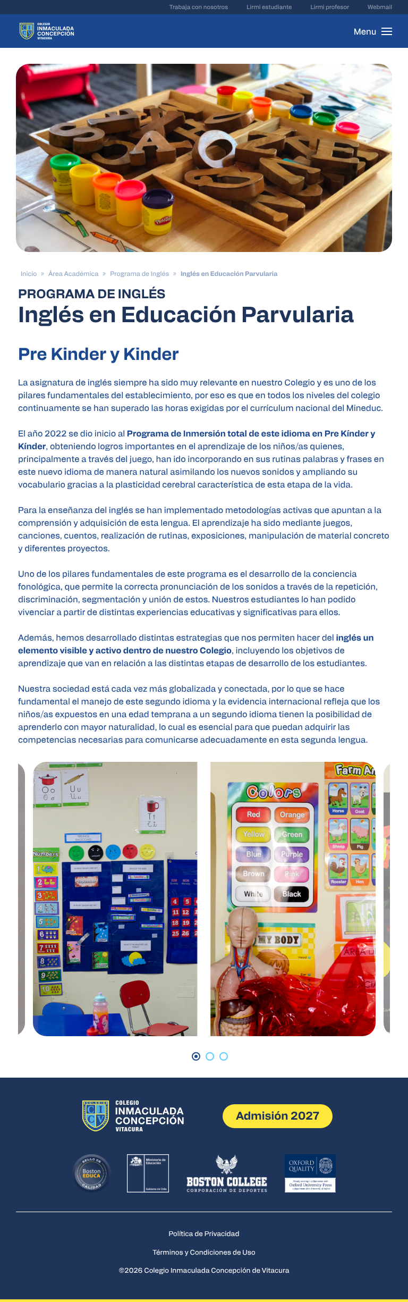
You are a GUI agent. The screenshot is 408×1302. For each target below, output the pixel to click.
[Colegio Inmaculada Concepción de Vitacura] (47, 31)
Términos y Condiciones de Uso (204, 1251)
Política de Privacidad (204, 1233)
